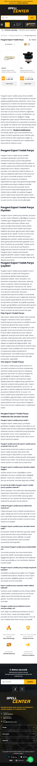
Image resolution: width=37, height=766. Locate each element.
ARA (32, 18)
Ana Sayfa (4, 35)
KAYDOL (30, 682)
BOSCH (4, 68)
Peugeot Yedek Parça (16, 35)
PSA (21, 68)
